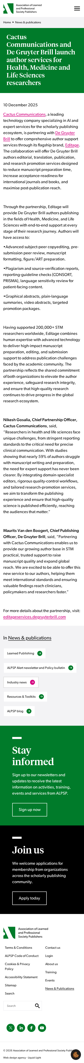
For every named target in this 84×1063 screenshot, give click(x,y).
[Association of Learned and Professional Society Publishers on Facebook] (31, 1028)
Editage (72, 145)
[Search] (37, 1006)
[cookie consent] (76, 1054)
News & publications (29, 638)
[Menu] (77, 9)
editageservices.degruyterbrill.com (34, 617)
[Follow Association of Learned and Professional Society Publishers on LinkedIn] (21, 1028)
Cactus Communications (24, 114)
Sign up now (30, 810)
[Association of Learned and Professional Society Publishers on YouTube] (42, 1028)
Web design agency (15, 1057)
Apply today (29, 898)
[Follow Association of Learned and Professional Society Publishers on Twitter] (11, 1028)
